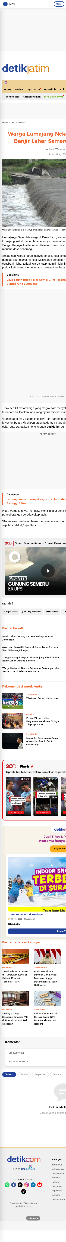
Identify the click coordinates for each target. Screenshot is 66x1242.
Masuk (59, 4)
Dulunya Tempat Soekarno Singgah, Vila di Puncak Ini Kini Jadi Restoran (15, 1018)
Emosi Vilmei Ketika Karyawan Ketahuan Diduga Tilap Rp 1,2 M (42, 721)
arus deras (52, 611)
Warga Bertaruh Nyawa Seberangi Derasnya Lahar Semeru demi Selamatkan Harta (31, 670)
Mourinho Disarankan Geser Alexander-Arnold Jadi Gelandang (42, 741)
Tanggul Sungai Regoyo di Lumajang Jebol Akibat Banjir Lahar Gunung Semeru (30, 659)
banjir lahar (11, 611)
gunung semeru (32, 611)
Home (7, 89)
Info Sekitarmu (53, 96)
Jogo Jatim (33, 89)
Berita (19, 89)
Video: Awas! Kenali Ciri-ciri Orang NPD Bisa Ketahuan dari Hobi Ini (45, 1018)
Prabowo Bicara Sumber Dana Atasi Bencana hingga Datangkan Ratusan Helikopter (45, 978)
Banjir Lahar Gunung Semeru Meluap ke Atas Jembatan (28, 638)
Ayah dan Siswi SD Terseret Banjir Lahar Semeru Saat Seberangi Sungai (30, 648)
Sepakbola (49, 89)
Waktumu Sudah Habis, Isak (42, 698)
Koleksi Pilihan (32, 96)
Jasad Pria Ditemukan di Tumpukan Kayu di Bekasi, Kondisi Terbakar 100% (15, 976)
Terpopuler (12, 96)
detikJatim (8, 122)
